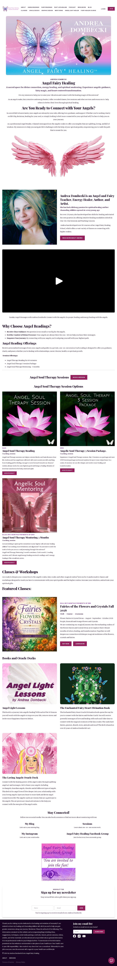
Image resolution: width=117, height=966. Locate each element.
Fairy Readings (46, 7)
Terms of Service (8, 962)
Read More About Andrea (72, 238)
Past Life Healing (60, 7)
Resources (82, 7)
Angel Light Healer (72, 10)
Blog (90, 7)
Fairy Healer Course (88, 10)
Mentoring (59, 10)
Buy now (65, 644)
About (23, 7)
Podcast (72, 7)
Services (12, 958)
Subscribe (99, 931)
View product (9, 473)
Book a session (79, 377)
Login (103, 9)
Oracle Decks (34, 10)
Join (111, 9)
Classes (24, 10)
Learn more (80, 644)
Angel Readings (33, 7)
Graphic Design (47, 10)
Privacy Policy (20, 962)
